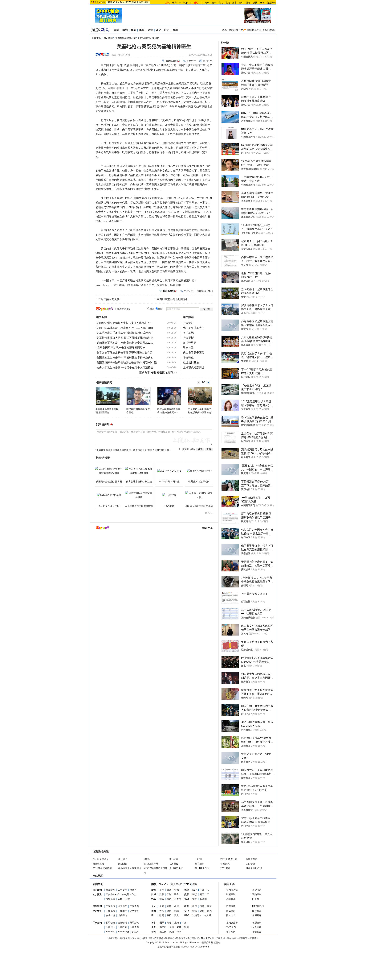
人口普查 (250, 863)
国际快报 (110, 906)
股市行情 (230, 906)
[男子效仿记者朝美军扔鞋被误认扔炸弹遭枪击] (200, 396)
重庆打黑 (188, 347)
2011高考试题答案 (102, 868)
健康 (169, 910)
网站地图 (231, 938)
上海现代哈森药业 (193, 367)
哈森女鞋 (188, 322)
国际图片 (122, 910)
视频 (227, 2)
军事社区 (110, 931)
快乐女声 (173, 859)
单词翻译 (256, 915)
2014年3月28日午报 (109, 506)
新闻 (153, 890)
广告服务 (158, 938)
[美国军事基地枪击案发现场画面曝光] (107, 396)
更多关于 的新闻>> (158, 372)
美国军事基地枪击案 (125, 38)
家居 (169, 899)
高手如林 (199, 863)
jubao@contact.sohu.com (195, 946)
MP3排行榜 (258, 906)
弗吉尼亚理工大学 (193, 327)
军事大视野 (123, 931)
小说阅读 (256, 931)
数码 (161, 915)
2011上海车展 (151, 863)
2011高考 (225, 868)
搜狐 (110, 2)
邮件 (241, 2)
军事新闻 (97, 922)
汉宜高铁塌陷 (268, 30)
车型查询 (256, 922)
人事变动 (122, 890)
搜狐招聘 (147, 938)
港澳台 (133, 890)
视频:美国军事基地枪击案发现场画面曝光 (120, 347)
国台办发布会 (113, 894)
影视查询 (230, 894)
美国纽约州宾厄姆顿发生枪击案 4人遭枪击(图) (123, 322)
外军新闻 (134, 922)
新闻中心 (96, 38)
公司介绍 (220, 938)
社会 (133, 29)
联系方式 (180, 938)
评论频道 (97, 910)
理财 (169, 894)
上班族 (198, 859)
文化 (186, 910)
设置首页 (112, 938)
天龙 (153, 927)
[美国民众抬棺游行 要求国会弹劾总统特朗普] (109, 470)
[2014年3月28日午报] (109, 495)
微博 (255, 2)
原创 (202, 910)
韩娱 (194, 894)
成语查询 (230, 899)
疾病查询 (230, 910)
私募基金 (173, 863)
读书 (194, 910)
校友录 (207, 915)
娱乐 (185, 2)
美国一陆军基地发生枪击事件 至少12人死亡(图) (124, 327)
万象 (120, 899)
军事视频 (122, 927)
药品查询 (256, 894)
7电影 (147, 859)
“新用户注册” (153, 450)
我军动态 (110, 922)
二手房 (177, 899)
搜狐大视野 (251, 859)
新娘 (169, 906)
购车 (161, 899)
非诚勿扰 (225, 863)
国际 (125, 29)
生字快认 (230, 931)
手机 (169, 915)
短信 (171, 927)
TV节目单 (231, 927)
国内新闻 (97, 890)
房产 (214, 2)
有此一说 (110, 915)
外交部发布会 (129, 894)
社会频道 (97, 894)
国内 (116, 29)
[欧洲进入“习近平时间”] (199, 470)
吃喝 (176, 910)
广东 (184, 922)
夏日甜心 (122, 859)
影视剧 (203, 899)
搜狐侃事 (110, 899)
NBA (194, 890)
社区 (167, 29)
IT (201, 2)
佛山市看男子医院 (193, 352)
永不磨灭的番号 (101, 859)
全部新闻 (242, 938)
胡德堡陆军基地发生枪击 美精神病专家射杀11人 (124, 342)
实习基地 (188, 332)
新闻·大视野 (103, 457)
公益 (150, 29)
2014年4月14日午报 (169, 481)
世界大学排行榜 (254, 868)
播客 (234, 2)
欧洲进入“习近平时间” (199, 481)
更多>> (208, 513)
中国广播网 (124, 54)
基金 (176, 894)
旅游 (153, 910)
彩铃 (179, 927)
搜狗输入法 (232, 890)
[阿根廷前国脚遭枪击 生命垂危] (138, 396)
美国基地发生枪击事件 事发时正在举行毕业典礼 (124, 357)
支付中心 (136, 938)
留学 (202, 906)
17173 (127, 2)
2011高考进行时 (228, 859)
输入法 (163, 931)
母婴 (161, 906)
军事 (141, 29)
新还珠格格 (98, 863)
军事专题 (134, 927)
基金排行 (256, 890)
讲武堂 (135, 931)
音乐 (202, 894)
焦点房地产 (137, 2)
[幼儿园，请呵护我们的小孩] (199, 495)
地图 (171, 931)
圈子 (162, 922)
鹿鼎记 (163, 927)
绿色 (209, 910)
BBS (262, 2)
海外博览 (122, 906)
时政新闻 (110, 890)
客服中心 (169, 938)
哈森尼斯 (188, 337)
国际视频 (110, 910)
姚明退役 (122, 863)
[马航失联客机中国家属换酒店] (139, 495)
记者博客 (134, 910)
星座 (176, 906)
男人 (176, 915)
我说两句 (271, 2)
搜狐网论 (122, 915)
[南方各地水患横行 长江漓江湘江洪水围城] (139, 470)
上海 (176, 922)
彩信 (186, 927)
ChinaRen (118, 2)
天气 (161, 910)
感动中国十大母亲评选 (129, 868)
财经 (153, 894)
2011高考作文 (202, 868)
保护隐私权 (193, 938)
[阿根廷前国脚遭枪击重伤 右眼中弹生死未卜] (169, 396)
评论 (158, 29)
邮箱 (169, 922)
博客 (248, 2)
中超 (202, 890)
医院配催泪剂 (254, 30)
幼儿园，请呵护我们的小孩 (199, 506)
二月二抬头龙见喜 (109, 299)
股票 (161, 894)
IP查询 (255, 899)
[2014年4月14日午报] (169, 470)
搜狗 (146, 2)
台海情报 (122, 922)
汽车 (207, 2)
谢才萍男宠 (189, 342)
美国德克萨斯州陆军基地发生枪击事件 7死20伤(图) (126, 362)
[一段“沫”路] (169, 495)
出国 (194, 906)
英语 (209, 906)
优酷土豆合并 (236, 30)
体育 (174, 2)
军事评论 (110, 927)
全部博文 (253, 938)
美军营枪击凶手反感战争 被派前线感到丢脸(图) (124, 332)
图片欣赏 (256, 910)
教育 (186, 906)
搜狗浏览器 (232, 922)
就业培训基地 (191, 362)
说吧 (179, 931)
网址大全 (230, 915)
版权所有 (215, 942)
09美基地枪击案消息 (148, 38)
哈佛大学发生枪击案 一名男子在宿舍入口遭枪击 (124, 367)
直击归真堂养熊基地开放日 (173, 299)
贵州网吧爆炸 (176, 868)
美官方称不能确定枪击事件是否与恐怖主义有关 (124, 352)
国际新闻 (108, 38)
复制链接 (191, 61)
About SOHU (207, 938)
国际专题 (134, 906)
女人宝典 (256, 927)
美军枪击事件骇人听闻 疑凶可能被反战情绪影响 (124, 337)
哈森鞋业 (188, 357)
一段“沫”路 (169, 506)
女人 (220, 2)
